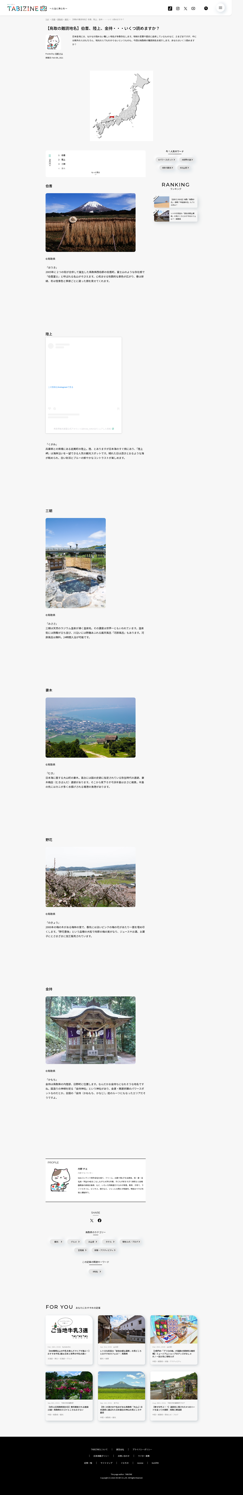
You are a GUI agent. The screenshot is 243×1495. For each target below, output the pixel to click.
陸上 (61, 159)
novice (140, 1462)
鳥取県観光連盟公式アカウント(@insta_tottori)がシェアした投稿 (82, 429)
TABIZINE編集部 (67, 1403)
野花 (61, 172)
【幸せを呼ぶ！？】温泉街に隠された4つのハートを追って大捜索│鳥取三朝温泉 (173, 1408)
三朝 (61, 163)
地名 (96, 1271)
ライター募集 (144, 1455)
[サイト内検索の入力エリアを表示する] (206, 8)
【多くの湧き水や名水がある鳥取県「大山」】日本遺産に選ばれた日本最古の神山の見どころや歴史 (121, 1410)
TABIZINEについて (99, 1449)
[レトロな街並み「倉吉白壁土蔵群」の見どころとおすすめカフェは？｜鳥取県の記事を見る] (121, 1329)
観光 (56, 1241)
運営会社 (120, 1449)
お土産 (91, 1241)
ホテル (109, 1241)
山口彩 (115, 1347)
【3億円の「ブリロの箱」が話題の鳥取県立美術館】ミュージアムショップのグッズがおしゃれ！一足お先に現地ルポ (173, 1354)
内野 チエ (59, 53)
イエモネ (125, 1462)
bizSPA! (155, 1462)
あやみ (116, 1403)
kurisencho (66, 1347)
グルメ (74, 1241)
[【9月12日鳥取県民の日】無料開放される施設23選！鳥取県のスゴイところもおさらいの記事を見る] (69, 1385)
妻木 (61, 168)
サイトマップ (106, 1462)
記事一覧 (88, 1462)
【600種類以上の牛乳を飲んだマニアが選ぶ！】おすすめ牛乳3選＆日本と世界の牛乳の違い (69, 1352)
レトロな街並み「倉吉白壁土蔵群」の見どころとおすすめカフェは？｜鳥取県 (120, 1352)
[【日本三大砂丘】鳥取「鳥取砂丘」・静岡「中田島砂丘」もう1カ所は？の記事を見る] (161, 202)
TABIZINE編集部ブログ (176, 1403)
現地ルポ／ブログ (130, 1241)
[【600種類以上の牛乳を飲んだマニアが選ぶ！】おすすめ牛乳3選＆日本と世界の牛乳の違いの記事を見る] (69, 1329)
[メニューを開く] (220, 7)
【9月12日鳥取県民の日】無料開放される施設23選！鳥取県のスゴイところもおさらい (68, 1408)
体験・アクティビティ (104, 1250)
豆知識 (81, 1250)
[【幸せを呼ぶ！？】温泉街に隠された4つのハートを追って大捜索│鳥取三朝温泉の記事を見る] (173, 1385)
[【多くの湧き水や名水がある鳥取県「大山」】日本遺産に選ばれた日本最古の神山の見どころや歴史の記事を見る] (121, 1385)
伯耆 (61, 155)
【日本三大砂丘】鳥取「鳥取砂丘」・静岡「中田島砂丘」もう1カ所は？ (182, 202)
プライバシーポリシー (142, 1449)
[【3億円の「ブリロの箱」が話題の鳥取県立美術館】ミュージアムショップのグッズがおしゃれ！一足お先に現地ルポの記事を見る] (173, 1329)
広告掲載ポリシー (101, 1455)
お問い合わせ (124, 1455)
